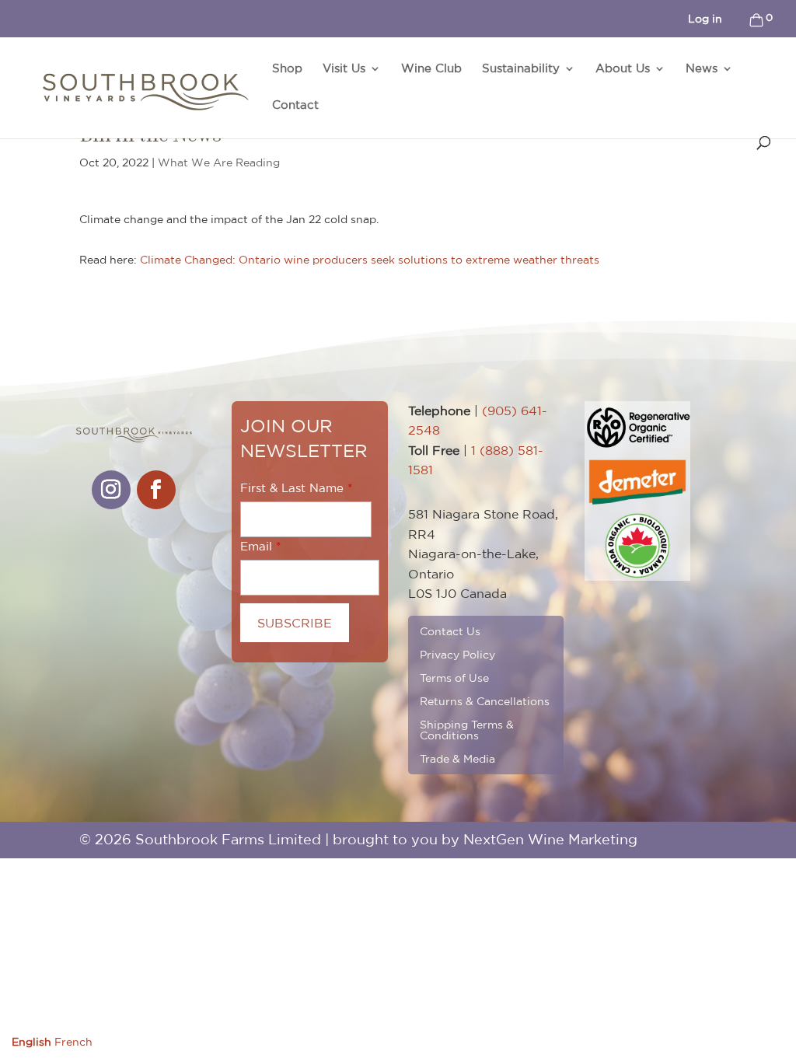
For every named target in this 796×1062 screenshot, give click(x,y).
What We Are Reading (219, 162)
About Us (622, 69)
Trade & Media (457, 758)
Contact (295, 105)
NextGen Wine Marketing (550, 839)
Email (256, 546)
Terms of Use (454, 677)
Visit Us (344, 69)
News (701, 69)
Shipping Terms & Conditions (467, 729)
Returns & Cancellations (485, 701)
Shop (287, 69)
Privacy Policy (457, 654)
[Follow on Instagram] (111, 489)
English (31, 1042)
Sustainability (521, 69)
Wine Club (431, 69)
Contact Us (450, 631)
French (73, 1042)
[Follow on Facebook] (156, 489)
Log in (705, 18)
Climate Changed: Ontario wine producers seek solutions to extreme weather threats (369, 259)
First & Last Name (292, 487)
